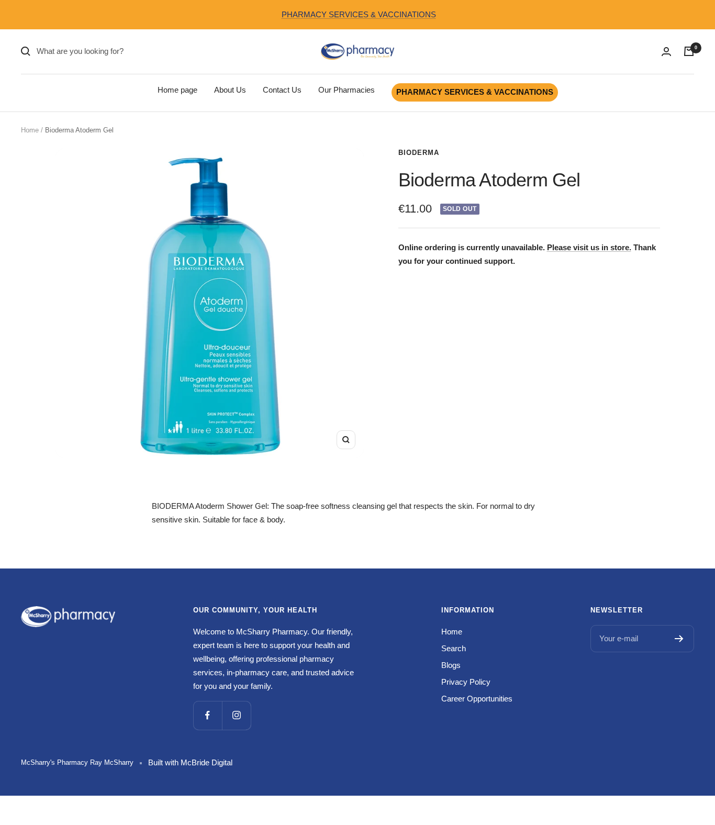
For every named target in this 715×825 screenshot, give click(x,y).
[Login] (666, 51)
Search (453, 648)
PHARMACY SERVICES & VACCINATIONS (359, 14)
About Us (230, 89)
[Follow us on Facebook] (207, 715)
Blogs (451, 665)
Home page (177, 89)
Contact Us (282, 89)
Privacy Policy (465, 681)
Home (30, 130)
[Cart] (689, 51)
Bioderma (418, 153)
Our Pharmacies (346, 89)
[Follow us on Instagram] (236, 715)
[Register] (679, 638)
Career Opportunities (476, 698)
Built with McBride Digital (190, 762)
